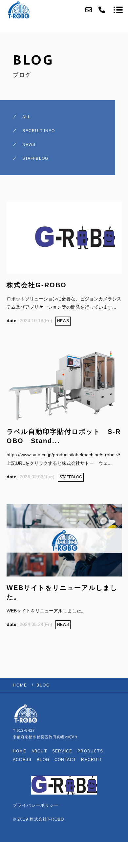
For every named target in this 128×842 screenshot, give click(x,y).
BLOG (43, 759)
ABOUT (39, 751)
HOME (19, 751)
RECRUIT (91, 759)
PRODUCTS (90, 751)
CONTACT (65, 759)
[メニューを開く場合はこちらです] (118, 10)
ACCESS (22, 759)
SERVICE (62, 751)
